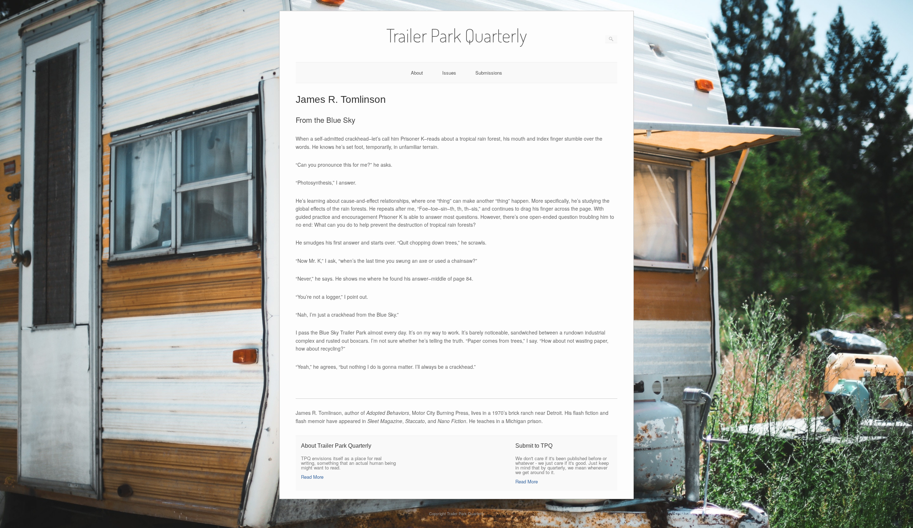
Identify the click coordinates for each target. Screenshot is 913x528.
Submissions (488, 72)
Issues (449, 72)
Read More (312, 476)
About (417, 72)
